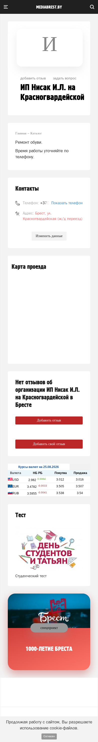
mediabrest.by (49, 7)
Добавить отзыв (49, 420)
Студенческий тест (30, 576)
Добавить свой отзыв (49, 444)
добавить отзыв (33, 77)
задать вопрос (64, 77)
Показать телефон (67, 203)
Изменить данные (49, 236)
